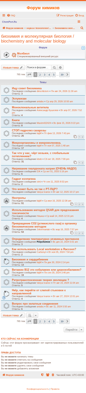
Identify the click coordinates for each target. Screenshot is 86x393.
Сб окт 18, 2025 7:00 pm (56, 159)
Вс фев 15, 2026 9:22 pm (66, 123)
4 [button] (49, 74)
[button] (29, 74)
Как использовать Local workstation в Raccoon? (44, 249)
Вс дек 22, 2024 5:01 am (65, 241)
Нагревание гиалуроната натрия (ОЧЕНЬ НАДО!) (44, 168)
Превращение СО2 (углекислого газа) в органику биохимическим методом (44, 225)
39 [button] (62, 74)
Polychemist (43, 241)
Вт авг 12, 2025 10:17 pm (66, 192)
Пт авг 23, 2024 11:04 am (66, 283)
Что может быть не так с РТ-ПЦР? (35, 189)
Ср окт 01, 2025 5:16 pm (55, 171)
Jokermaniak (43, 229)
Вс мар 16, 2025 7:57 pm (65, 229)
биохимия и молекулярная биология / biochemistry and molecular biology (37, 38)
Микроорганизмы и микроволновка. (36, 142)
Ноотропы (19, 197)
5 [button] (53, 74)
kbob (39, 159)
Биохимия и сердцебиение (30, 259)
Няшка (40, 216)
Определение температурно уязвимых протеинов (45, 238)
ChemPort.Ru (9, 22)
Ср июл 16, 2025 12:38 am (57, 200)
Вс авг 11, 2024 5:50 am (58, 306)
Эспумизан (19, 98)
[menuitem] (11, 15)
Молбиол (23, 53)
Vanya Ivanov (44, 192)
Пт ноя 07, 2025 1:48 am (56, 145)
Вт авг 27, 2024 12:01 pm (66, 296)
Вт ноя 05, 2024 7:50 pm (60, 252)
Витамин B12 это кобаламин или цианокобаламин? (46, 269)
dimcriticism (43, 91)
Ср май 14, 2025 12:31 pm (59, 216)
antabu (40, 101)
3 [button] (44, 74)
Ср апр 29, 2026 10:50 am (59, 101)
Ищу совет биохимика (27, 88)
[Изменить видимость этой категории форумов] (83, 48)
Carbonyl (41, 252)
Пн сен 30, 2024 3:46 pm (57, 272)
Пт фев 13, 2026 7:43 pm (57, 133)
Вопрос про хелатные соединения (35, 303)
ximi (39, 181)
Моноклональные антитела (30, 107)
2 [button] (40, 74)
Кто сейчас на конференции (20, 338)
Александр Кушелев (47, 110)
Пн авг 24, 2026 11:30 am (64, 91)
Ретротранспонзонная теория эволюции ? (40, 280)
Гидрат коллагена (23, 178)
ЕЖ (38, 171)
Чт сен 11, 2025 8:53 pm (55, 181)
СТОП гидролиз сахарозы (29, 130)
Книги (16, 120)
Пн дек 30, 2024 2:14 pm (56, 262)
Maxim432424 (44, 123)
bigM (39, 133)
